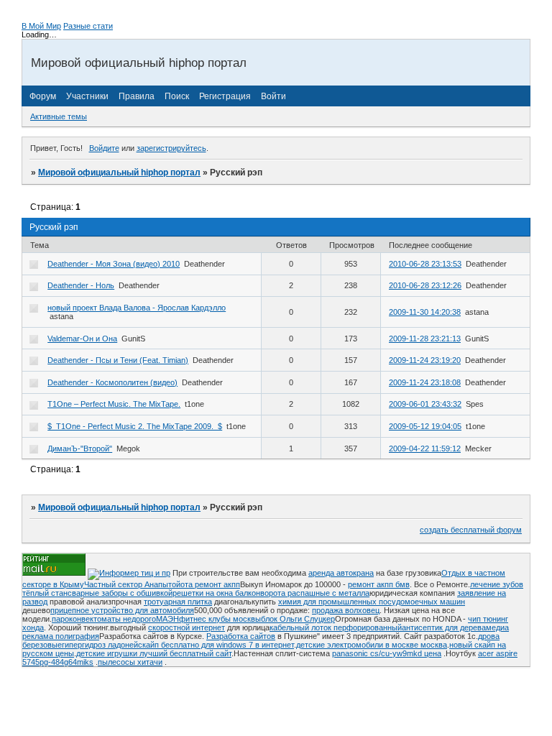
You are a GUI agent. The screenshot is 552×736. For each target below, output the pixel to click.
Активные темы (58, 116)
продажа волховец (346, 610)
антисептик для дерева (444, 627)
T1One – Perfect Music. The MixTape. (113, 404)
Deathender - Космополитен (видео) (112, 382)
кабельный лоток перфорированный (336, 627)
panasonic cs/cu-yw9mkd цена (386, 653)
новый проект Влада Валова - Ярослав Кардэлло (136, 307)
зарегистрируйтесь (171, 148)
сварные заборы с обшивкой (120, 593)
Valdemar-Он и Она (82, 338)
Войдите (104, 148)
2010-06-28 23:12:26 (425, 285)
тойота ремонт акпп (204, 584)
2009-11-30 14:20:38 (425, 312)
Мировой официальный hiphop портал (119, 172)
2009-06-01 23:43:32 (425, 404)
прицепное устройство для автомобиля (122, 610)
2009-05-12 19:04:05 (425, 426)
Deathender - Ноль (80, 285)
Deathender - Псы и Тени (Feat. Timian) (117, 360)
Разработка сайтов (240, 636)
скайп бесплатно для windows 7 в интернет (216, 644)
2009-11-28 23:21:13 (425, 338)
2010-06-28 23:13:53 (425, 263)
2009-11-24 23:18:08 (425, 382)
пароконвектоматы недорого (104, 619)
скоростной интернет (186, 627)
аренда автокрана (341, 573)
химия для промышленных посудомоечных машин (371, 601)
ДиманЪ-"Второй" (79, 448)
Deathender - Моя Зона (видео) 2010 (113, 263)
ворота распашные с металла (314, 593)
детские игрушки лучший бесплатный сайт (153, 653)
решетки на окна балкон (216, 593)
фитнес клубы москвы (220, 619)
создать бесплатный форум (471, 529)
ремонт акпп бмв (379, 584)
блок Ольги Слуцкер (298, 619)
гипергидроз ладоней (100, 644)
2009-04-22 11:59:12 (425, 448)
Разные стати (88, 26)
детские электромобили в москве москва (371, 644)
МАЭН (167, 619)
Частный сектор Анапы (126, 584)
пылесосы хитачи (130, 662)
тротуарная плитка (178, 601)
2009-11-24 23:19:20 (425, 360)
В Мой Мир (41, 26)
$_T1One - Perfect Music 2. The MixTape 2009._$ (134, 426)
